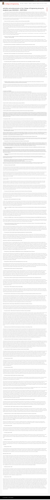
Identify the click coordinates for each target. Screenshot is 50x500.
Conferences (38, 3)
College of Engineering (12, 4)
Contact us (45, 3)
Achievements (34, 3)
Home (21, 3)
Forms (41, 3)
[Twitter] (45, 0)
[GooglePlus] (47, 0)
